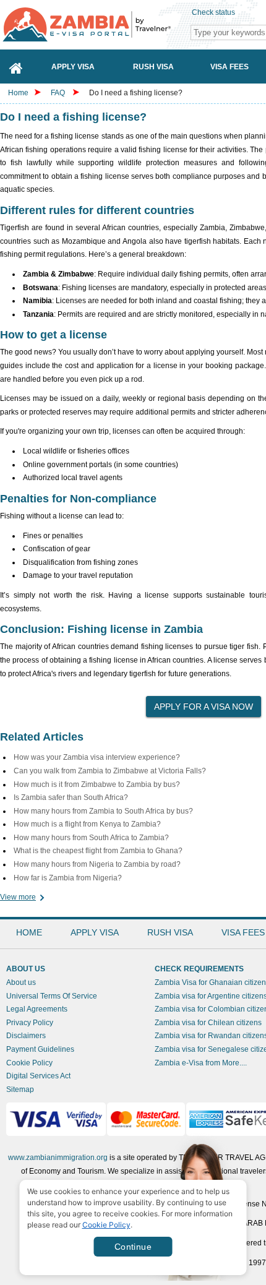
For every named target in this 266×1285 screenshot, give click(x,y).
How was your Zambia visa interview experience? (97, 757)
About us (21, 982)
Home (18, 92)
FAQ (58, 92)
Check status (213, 12)
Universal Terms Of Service (51, 996)
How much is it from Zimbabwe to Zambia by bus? (97, 784)
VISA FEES (243, 932)
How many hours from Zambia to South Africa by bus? (103, 811)
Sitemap (20, 1089)
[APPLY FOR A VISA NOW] (203, 702)
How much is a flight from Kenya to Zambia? (87, 824)
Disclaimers (26, 1035)
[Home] (16, 66)
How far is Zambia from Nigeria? (68, 878)
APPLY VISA (95, 932)
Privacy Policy (29, 1022)
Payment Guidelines (40, 1049)
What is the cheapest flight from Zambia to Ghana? (98, 850)
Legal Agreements (36, 1009)
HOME (29, 932)
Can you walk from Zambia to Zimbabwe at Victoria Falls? (110, 771)
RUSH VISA (170, 932)
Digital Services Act (38, 1076)
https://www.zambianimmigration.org (93, 24)
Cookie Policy (29, 1063)
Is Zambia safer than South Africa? (71, 797)
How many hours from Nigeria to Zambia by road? (97, 864)
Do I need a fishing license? (135, 92)
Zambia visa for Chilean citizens (208, 1022)
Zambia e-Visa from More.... (201, 1063)
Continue (133, 1247)
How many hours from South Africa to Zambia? (91, 837)
